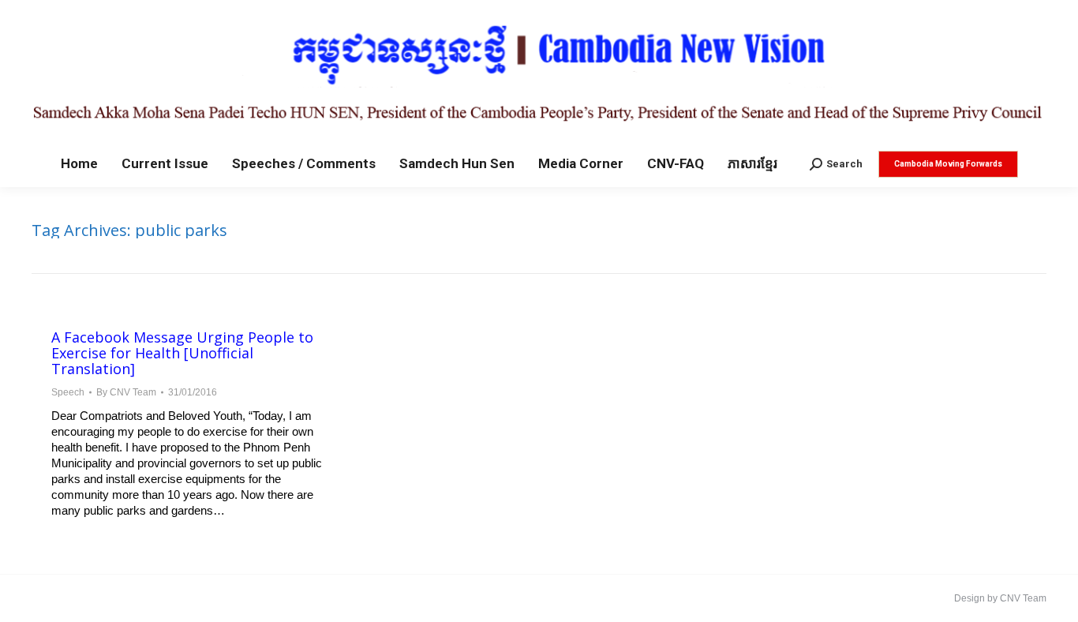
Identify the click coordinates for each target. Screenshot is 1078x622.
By (126, 392)
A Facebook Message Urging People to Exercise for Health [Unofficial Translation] (182, 353)
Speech (67, 392)
